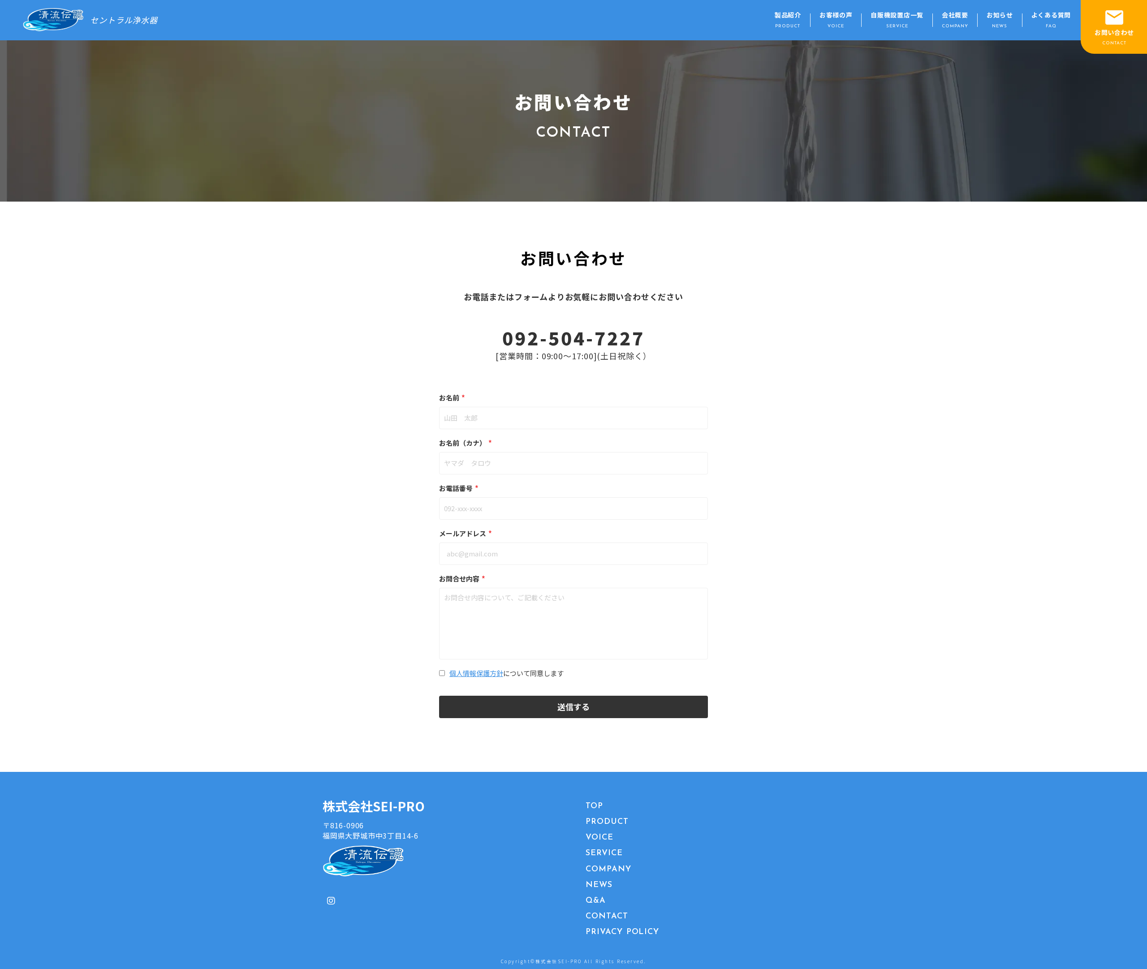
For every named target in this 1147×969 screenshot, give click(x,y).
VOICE (599, 838)
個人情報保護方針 (476, 673)
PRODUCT (607, 822)
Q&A (596, 901)
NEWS (599, 885)
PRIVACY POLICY (622, 932)
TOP (594, 806)
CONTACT (607, 917)
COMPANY (608, 870)
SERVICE (604, 853)
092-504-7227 (573, 337)
